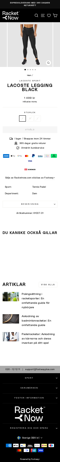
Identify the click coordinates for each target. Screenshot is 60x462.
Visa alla (48, 285)
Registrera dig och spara (29, 428)
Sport (29, 378)
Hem (29, 75)
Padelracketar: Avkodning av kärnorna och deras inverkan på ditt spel (38, 339)
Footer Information (29, 398)
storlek (30, 112)
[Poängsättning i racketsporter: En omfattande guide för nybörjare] (11, 296)
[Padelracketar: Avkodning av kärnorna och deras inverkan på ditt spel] (11, 336)
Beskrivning (30, 204)
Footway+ (49, 178)
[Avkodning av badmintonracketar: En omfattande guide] (11, 318)
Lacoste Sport (30, 81)
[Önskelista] (49, 15)
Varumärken (29, 388)
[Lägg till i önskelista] (6, 243)
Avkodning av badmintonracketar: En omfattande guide (36, 321)
